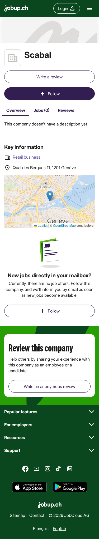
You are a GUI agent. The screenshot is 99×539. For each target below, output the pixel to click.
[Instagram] (47, 468)
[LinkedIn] (69, 468)
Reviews (66, 110)
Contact (36, 515)
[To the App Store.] (29, 487)
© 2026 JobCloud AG (69, 515)
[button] (49, 411)
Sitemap (17, 515)
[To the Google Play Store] (70, 487)
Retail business (26, 156)
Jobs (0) (41, 110)
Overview (15, 110)
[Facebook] (25, 468)
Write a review (49, 76)
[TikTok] (58, 468)
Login (63, 8)
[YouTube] (36, 468)
